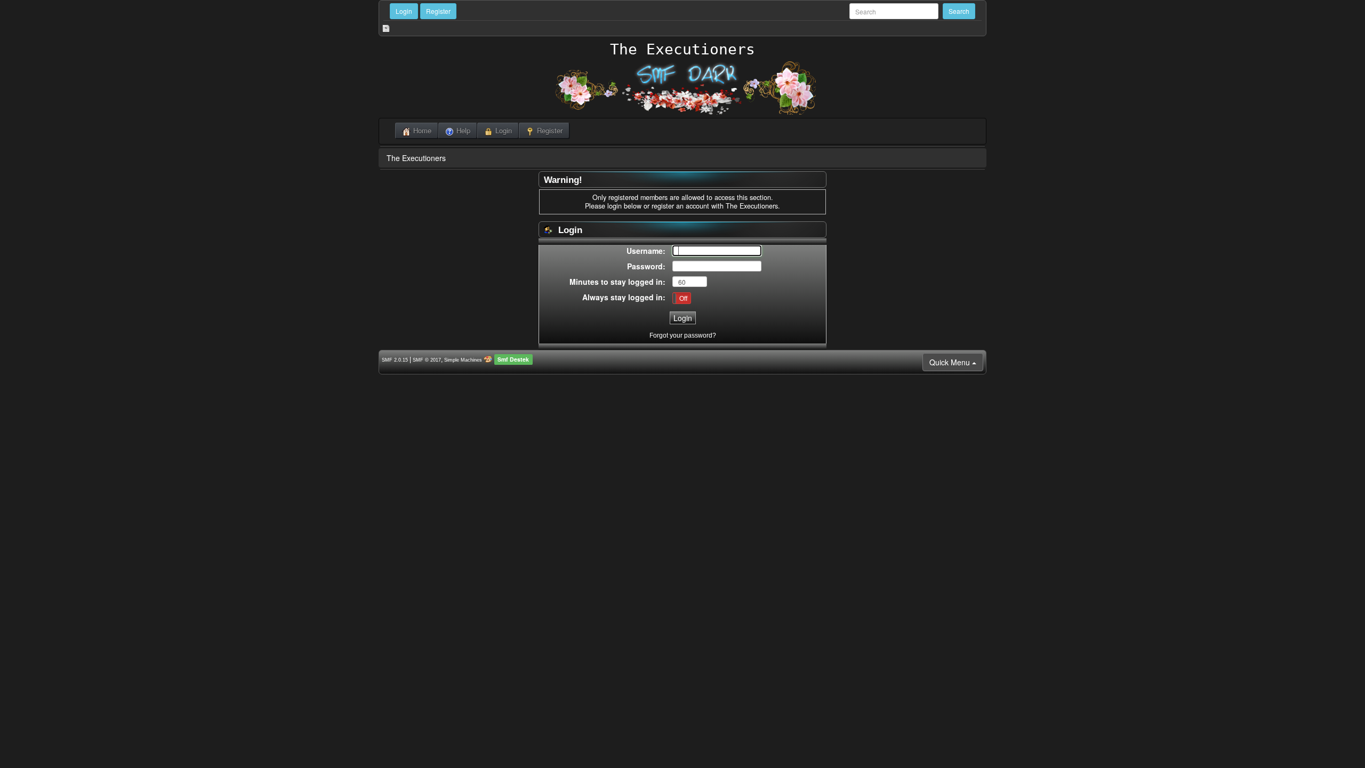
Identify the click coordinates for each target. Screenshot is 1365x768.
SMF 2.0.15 (395, 360)
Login (404, 10)
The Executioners (682, 49)
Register (438, 10)
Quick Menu (950, 362)
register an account (680, 206)
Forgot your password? (682, 335)
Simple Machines (463, 360)
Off (683, 297)
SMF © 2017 (427, 360)
